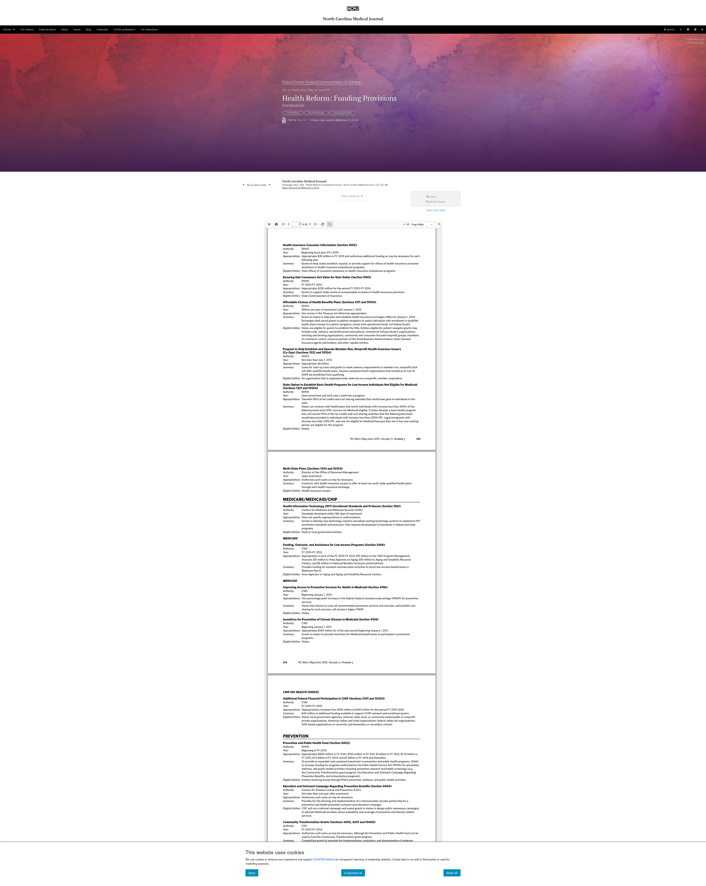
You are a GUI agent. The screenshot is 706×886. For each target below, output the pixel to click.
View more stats (435, 210)
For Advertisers (149, 29)
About (64, 29)
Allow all (453, 873)
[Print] (276, 224)
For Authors (27, 29)
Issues (77, 29)
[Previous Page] (288, 224)
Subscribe (102, 29)
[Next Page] (310, 224)
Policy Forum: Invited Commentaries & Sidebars (322, 82)
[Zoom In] (408, 224)
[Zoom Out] (404, 224)
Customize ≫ (354, 873)
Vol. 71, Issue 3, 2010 (294, 90)
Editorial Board (47, 29)
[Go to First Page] (283, 224)
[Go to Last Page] (315, 224)
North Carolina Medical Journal (304, 181)
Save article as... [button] (352, 196)
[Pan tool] (322, 224)
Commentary (292, 113)
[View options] (269, 224)
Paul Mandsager (293, 105)
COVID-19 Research (124, 29)
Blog (88, 29)
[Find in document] (439, 224)
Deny (253, 873)
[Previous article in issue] (243, 185)
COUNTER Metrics (324, 859)
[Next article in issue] (269, 185)
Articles (7, 29)
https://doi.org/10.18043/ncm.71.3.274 (334, 120)
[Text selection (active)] (330, 224)
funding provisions (342, 113)
